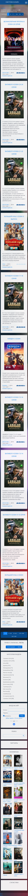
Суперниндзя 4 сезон (7, 784)
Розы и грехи (6, 815)
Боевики (4, 385)
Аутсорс (5, 831)
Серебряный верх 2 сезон (19, 830)
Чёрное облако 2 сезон (19, 768)
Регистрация (11, 647)
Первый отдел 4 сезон (18, 875)
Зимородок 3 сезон (18, 815)
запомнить (8, 716)
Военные (5, 677)
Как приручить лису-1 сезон (7, 800)
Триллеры (6, 686)
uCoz (1, 893)
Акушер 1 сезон (7, 860)
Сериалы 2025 (7, 661)
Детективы (5, 72)
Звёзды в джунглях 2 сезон (8, 846)
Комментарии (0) (7, 75)
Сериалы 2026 (7, 698)
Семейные (6, 693)
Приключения (7, 675)
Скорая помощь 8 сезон (19, 800)
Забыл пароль (10, 718)
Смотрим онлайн (12, 2)
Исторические (7, 696)
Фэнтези (5, 691)
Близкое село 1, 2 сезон (8, 768)
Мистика (5, 689)
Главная (3, 8)
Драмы (5, 665)
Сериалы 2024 (7, 658)
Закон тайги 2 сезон (18, 846)
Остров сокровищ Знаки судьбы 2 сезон (19, 784)
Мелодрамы (6, 668)
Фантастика (6, 672)
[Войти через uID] (14, 724)
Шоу (3, 264)
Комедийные (6, 670)
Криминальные (7, 682)
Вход (19, 647)
